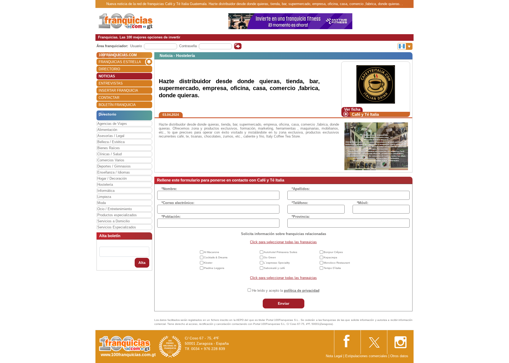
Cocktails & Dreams (215, 257)
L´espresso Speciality (277, 262)
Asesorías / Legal (110, 136)
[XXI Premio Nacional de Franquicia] (170, 346)
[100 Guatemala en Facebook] (347, 340)
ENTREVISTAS (111, 83)
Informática (106, 191)
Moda (101, 203)
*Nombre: (169, 189)
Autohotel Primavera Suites (280, 252)
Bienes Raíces (108, 148)
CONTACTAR (109, 98)
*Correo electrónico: (177, 203)
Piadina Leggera (214, 268)
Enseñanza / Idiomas (113, 172)
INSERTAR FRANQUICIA (118, 90)
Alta (142, 262)
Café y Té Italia (365, 114)
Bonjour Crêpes (333, 252)
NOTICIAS (107, 76)
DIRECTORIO (109, 69)
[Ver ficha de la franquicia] (375, 84)
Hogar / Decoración (112, 178)
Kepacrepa (330, 257)
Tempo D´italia (332, 268)
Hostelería (105, 185)
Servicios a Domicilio (113, 221)
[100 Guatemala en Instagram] (400, 341)
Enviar (283, 303)
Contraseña (188, 46)
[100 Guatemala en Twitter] (374, 341)
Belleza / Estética (111, 142)
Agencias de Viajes (112, 124)
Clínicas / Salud (109, 154)
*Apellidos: (301, 189)
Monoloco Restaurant (337, 262)
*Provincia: (301, 217)
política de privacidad (301, 291)
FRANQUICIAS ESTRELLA (120, 62)
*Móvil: (362, 203)
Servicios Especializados (116, 227)
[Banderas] (405, 46)
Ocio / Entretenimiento (114, 209)
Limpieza (104, 197)
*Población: (171, 217)
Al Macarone (211, 252)
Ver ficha (352, 109)
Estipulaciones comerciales (366, 356)
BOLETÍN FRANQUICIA (117, 105)
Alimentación (107, 130)
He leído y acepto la (285, 291)
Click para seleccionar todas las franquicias (283, 242)
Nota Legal (334, 356)
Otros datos (399, 356)
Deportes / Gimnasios (114, 166)
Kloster (208, 262)
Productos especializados (117, 215)
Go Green (270, 257)
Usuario (136, 46)
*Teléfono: (300, 203)
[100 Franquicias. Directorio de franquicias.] (131, 21)
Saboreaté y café (274, 268)
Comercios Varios (110, 160)
